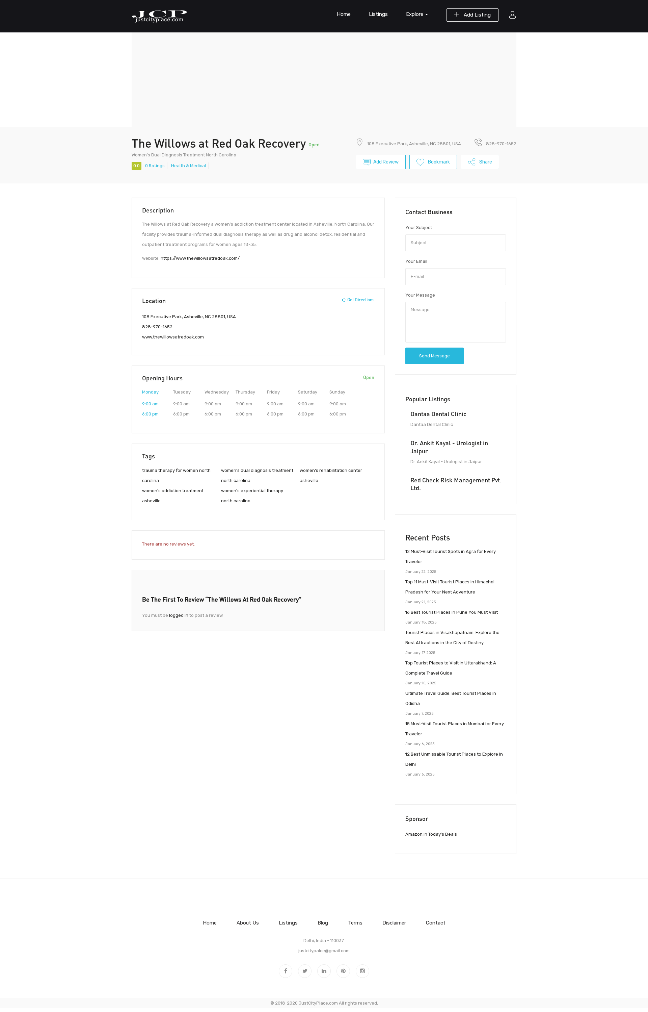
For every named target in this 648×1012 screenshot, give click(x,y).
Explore (415, 14)
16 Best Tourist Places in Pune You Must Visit (451, 612)
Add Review (386, 162)
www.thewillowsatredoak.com (173, 336)
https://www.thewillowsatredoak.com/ (200, 258)
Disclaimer (394, 923)
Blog (323, 923)
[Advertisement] (324, 79)
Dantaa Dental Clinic (438, 414)
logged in (178, 615)
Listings (378, 14)
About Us (248, 923)
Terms (355, 923)
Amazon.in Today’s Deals (431, 834)
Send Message (434, 355)
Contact (436, 923)
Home (344, 14)
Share (485, 162)
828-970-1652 (157, 326)
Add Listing (476, 15)
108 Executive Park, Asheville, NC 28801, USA (414, 143)
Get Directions (360, 299)
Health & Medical (188, 165)
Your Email (416, 261)
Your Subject (418, 227)
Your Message (420, 295)
